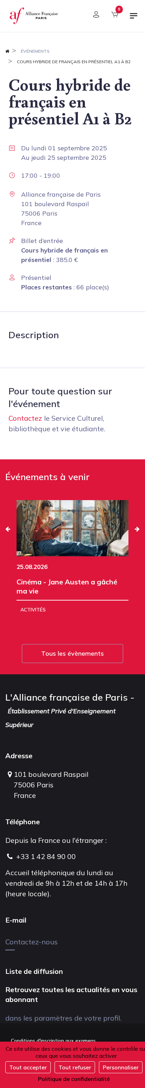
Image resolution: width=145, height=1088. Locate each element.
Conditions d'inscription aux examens (53, 1040)
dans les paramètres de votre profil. (63, 1018)
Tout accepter (28, 1067)
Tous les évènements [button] (72, 653)
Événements (35, 51)
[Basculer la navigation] (133, 18)
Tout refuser (74, 1067)
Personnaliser (121, 1067)
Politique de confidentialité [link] (74, 1078)
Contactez (25, 418)
